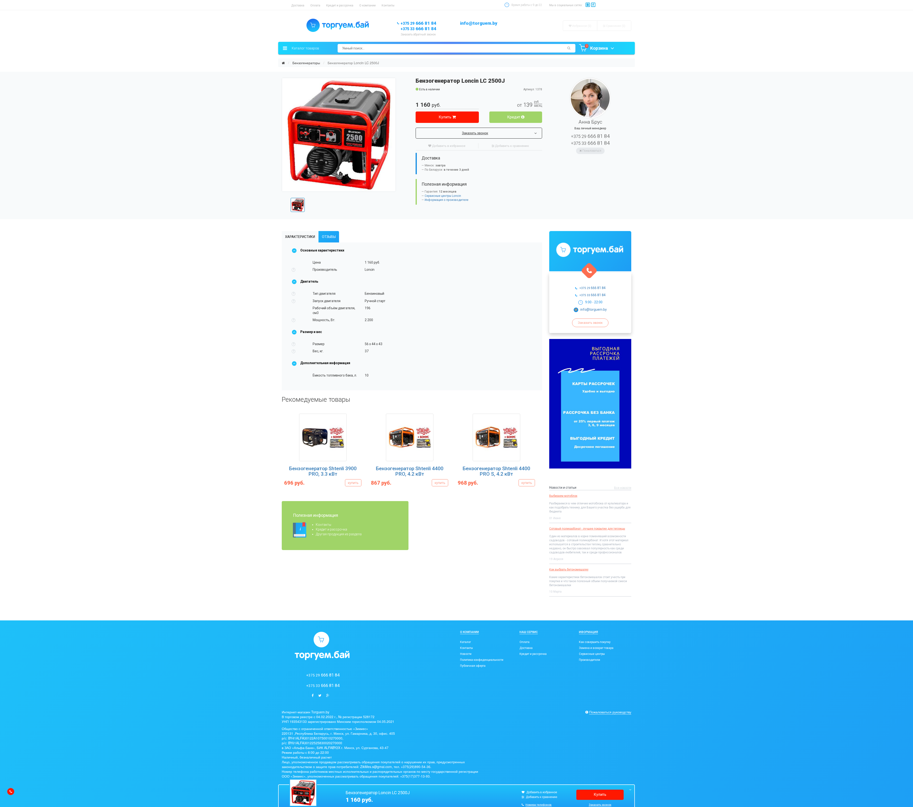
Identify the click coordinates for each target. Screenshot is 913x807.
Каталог (465, 642)
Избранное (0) (581, 26)
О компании (367, 5)
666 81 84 (418, 23)
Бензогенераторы (306, 62)
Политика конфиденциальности (481, 660)
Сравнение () (615, 26)
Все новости (622, 487)
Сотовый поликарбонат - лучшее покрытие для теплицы (587, 528)
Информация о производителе (446, 200)
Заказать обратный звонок (418, 34)
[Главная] (283, 62)
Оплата (315, 5)
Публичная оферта (473, 665)
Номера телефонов (538, 805)
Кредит (514, 117)
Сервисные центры (592, 654)
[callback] (10, 791)
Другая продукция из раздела (339, 534)
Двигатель (309, 281)
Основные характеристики (322, 250)
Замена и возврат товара (596, 648)
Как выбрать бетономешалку (568, 569)
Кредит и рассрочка (339, 5)
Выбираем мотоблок (563, 496)
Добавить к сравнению (511, 146)
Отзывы (329, 237)
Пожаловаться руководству (610, 712)
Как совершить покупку (595, 642)
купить (353, 483)
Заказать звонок (475, 133)
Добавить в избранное (448, 146)
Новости (465, 654)
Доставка (297, 5)
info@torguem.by (478, 23)
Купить (445, 117)
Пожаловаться (591, 150)
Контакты (388, 5)
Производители (589, 660)
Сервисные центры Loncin (443, 196)
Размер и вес (311, 332)
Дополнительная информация (325, 363)
